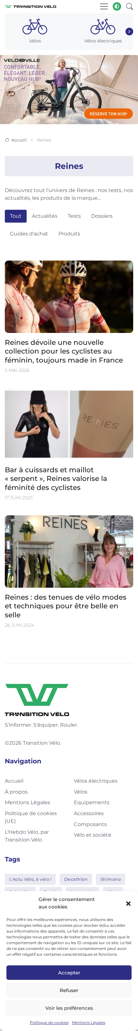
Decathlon (76, 879)
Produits (69, 234)
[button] (128, 903)
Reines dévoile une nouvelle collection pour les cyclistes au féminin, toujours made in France (64, 351)
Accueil (19, 140)
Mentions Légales (88, 1022)
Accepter (69, 973)
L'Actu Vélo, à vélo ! (30, 879)
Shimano (110, 879)
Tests (74, 216)
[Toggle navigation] (104, 6)
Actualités (44, 216)
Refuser (69, 990)
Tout (16, 216)
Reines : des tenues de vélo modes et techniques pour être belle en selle (65, 606)
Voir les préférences (69, 1008)
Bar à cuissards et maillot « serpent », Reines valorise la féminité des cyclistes (56, 478)
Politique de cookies (49, 1022)
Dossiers (102, 216)
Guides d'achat (29, 234)
